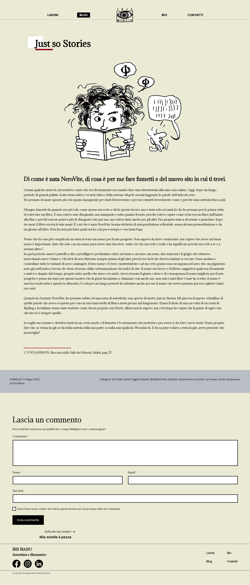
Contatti (232, 561)
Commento (20, 436)
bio (164, 15)
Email (132, 472)
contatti (195, 15)
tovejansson (233, 379)
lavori (52, 15)
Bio (229, 553)
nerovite (199, 379)
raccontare (211, 379)
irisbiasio (173, 379)
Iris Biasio (19, 383)
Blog (209, 561)
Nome (17, 472)
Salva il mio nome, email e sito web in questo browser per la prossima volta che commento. (69, 508)
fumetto (144, 379)
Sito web (17, 491)
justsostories (186, 379)
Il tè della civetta (121, 379)
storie (222, 379)
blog (84, 15)
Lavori (210, 553)
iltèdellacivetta (158, 379)
